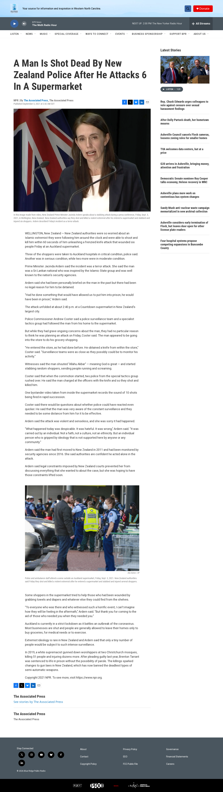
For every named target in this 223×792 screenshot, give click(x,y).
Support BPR (178, 34)
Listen (14, 34)
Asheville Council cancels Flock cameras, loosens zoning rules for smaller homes (184, 136)
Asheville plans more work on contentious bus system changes (179, 194)
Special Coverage (67, 34)
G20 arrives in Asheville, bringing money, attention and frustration (184, 165)
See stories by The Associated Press (38, 702)
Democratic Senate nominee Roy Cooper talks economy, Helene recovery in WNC (184, 180)
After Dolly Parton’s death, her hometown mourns (184, 121)
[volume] (24, 23)
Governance (172, 749)
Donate (204, 8)
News (29, 34)
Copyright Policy (88, 764)
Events (120, 34)
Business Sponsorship (147, 34)
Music (44, 34)
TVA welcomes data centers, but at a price (181, 150)
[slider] (29, 23)
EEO (125, 756)
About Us (200, 34)
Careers (170, 764)
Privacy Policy (130, 749)
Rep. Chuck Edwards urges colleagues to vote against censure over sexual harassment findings (184, 105)
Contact (84, 756)
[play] (14, 24)
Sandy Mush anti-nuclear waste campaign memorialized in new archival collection (184, 209)
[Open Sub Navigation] (21, 34)
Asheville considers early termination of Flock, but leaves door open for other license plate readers (184, 226)
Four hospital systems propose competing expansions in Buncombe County (181, 244)
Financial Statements (177, 756)
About (83, 749)
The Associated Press (36, 100)
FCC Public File (130, 764)
